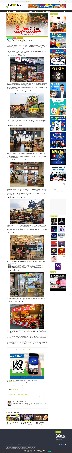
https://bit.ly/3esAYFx (16, 385)
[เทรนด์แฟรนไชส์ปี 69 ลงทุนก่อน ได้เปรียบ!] (27, 414)
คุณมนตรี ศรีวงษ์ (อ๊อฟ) (15, 424)
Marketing (36, 11)
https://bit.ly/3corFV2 (12, 381)
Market (36, 41)
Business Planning (31, 41)
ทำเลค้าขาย (43, 41)
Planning (38, 41)
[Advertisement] (58, 207)
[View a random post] (65, 11)
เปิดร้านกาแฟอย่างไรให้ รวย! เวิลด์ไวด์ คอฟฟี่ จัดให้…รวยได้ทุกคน (33, 397)
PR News (42, 11)
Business (27, 41)
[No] (70, 451)
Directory (15, 11)
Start (10, 11)
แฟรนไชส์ (29, 349)
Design (30, 11)
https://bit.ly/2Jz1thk (25, 385)
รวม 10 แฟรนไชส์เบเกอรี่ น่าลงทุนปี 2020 (41, 423)
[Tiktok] (59, 1)
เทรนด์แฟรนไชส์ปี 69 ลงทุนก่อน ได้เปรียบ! (26, 423)
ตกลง (49, 451)
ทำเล (41, 41)
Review (26, 11)
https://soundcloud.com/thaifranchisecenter (38, 383)
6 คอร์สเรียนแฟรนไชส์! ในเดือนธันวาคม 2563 (16, 394)
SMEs (34, 349)
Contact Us (48, 11)
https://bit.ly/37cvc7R (15, 389)
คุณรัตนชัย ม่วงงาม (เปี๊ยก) (15, 41)
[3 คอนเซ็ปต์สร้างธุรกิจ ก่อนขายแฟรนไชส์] (13, 414)
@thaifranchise (19, 351)
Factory (20, 11)
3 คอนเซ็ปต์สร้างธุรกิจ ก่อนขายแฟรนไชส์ (12, 423)
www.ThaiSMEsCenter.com (12, 50)
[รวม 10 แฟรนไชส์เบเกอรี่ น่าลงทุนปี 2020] (41, 414)
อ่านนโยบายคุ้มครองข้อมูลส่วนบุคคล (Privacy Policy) (29, 451)
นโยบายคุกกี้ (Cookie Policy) (43, 451)
